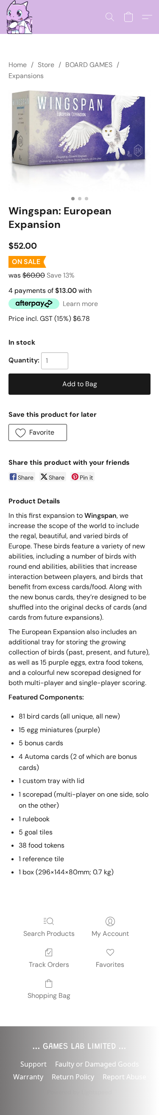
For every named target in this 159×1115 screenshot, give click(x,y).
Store (46, 64)
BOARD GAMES (88, 64)
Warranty (28, 1076)
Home (17, 64)
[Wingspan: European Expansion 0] (79, 140)
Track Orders (49, 964)
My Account (110, 933)
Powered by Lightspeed (79, 1092)
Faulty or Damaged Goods (97, 1064)
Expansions (26, 75)
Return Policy (73, 1076)
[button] (19, 17)
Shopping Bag (49, 995)
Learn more (80, 303)
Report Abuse (124, 1076)
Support (33, 1064)
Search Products (49, 933)
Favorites (110, 964)
